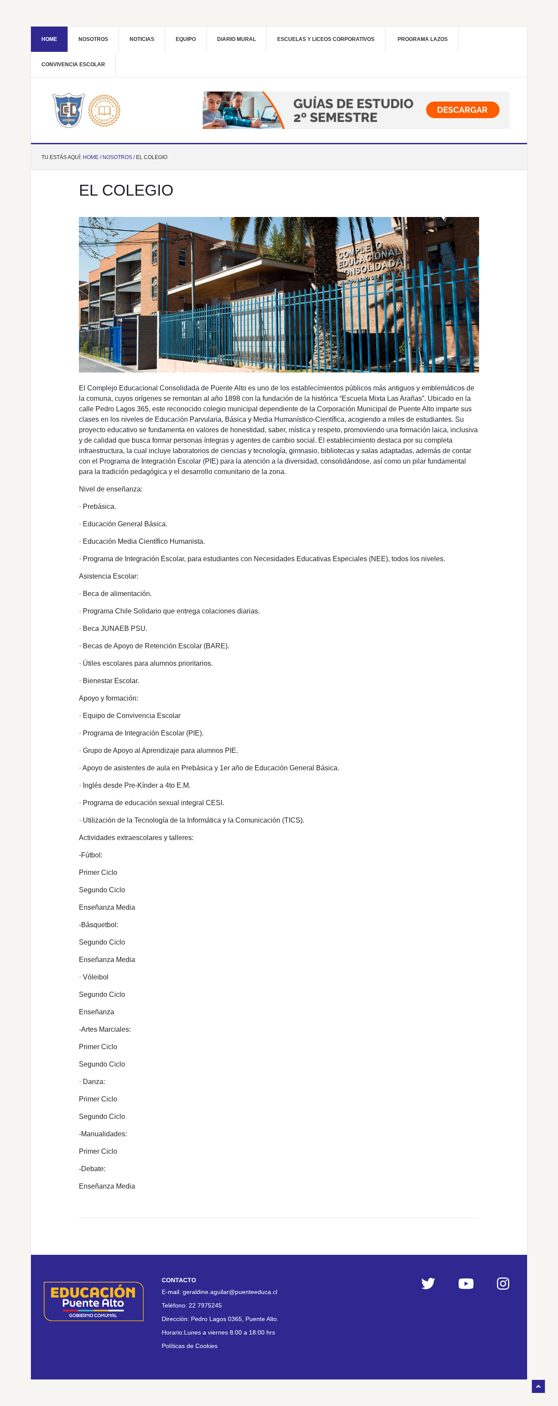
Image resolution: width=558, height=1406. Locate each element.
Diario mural (236, 39)
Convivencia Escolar (73, 64)
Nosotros (93, 39)
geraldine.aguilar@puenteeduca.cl (230, 1291)
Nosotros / (118, 157)
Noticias (141, 39)
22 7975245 (205, 1305)
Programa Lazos (423, 39)
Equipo (186, 39)
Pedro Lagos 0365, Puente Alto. (235, 1318)
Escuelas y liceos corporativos (325, 39)
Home (49, 39)
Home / (92, 157)
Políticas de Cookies (190, 1345)
